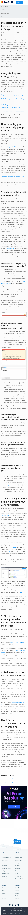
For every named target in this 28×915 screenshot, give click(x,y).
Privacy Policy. (17, 913)
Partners (3, 895)
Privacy (16, 871)
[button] (25, 2)
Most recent (4, 6)
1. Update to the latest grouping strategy (12, 95)
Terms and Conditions (20, 878)
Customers (17, 890)
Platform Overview (6, 873)
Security (17, 863)
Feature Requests (19, 860)
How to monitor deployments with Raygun (13, 779)
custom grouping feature (11, 485)
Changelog (17, 868)
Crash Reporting (5, 860)
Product (3, 10)
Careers (17, 893)
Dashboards (4, 865)
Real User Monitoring (6, 857)
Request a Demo (5, 878)
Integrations (4, 876)
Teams (9, 551)
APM (3, 855)
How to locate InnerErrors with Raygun (12, 783)
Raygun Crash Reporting (14, 147)
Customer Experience (6, 868)
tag (21, 592)
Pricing (3, 871)
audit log (14, 547)
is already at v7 (10, 248)
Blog (3, 887)
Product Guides (18, 857)
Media (16, 895)
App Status (17, 865)
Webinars (4, 893)
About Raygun (18, 887)
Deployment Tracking (6, 863)
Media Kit (4, 898)
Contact (17, 898)
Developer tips (5, 13)
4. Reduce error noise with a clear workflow (13, 111)
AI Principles (18, 876)
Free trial (19, 2)
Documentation (18, 855)
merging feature (5, 515)
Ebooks (3, 890)
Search (3, 16)
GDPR (16, 873)
